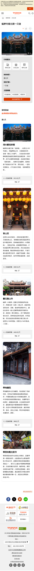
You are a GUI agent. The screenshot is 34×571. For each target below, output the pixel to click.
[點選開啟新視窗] (11, 507)
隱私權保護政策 (17, 556)
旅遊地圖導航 (16, 99)
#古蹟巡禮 (15, 94)
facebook (8, 499)
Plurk (20, 499)
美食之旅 (7, 67)
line (26, 499)
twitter (14, 499)
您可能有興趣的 (32, 13)
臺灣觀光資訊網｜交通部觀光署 (17, 13)
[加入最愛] (30, 28)
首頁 (3, 18)
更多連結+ (23, 519)
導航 (16, 182)
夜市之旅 (24, 67)
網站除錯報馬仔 (27, 491)
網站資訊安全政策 (17, 553)
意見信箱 (17, 559)
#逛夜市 (22, 94)
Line (19, 565)
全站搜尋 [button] (29, 13)
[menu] (2, 13)
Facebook (10, 565)
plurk (23, 565)
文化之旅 (14, 18)
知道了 (30, 8)
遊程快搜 (8, 18)
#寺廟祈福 (7, 94)
